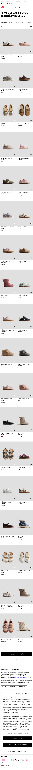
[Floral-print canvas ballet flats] (8, 591)
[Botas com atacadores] (8, 625)
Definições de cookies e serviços (18, 751)
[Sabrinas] (24, 41)
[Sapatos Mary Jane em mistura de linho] (24, 557)
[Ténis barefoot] (8, 41)
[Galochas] (8, 282)
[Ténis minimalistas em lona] (8, 75)
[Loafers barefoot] (24, 110)
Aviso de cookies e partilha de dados (18, 733)
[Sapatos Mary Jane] (8, 419)
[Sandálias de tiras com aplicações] (8, 454)
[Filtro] (31, 27)
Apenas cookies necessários (18, 745)
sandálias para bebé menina (21, 677)
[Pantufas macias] (8, 144)
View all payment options (7, 765)
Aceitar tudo (18, 738)
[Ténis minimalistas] (24, 247)
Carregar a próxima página (16, 654)
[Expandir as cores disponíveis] (19, 58)
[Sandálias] (8, 557)
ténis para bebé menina (21, 679)
